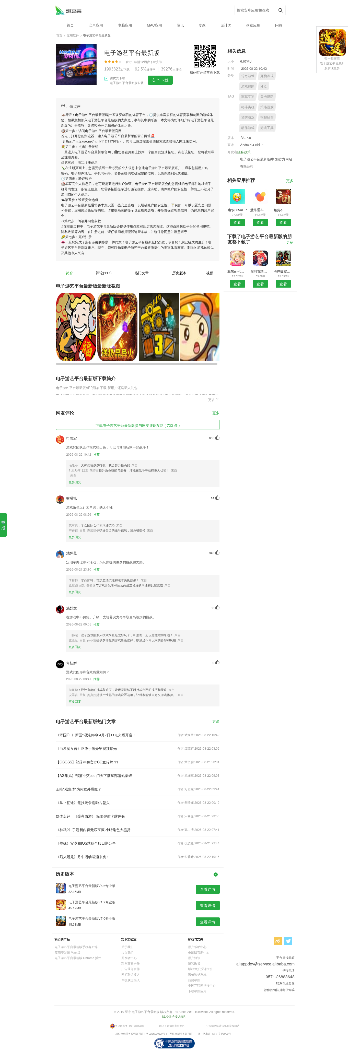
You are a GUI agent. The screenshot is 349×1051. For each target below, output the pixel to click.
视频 (209, 272)
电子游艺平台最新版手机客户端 (76, 946)
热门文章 (141, 272)
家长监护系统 (197, 974)
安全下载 (160, 80)
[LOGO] (68, 10)
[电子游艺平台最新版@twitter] (288, 941)
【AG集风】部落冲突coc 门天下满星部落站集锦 (94, 775)
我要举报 (194, 980)
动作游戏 (247, 127)
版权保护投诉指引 (200, 968)
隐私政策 (244, 151)
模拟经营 (267, 117)
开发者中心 (129, 957)
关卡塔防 (267, 96)
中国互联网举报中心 (202, 985)
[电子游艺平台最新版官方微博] (278, 941)
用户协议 (194, 957)
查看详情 (207, 889)
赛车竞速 (247, 96)
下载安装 (156, 62)
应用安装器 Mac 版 (67, 952)
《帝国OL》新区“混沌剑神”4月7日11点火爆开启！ (96, 734)
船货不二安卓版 (283, 209)
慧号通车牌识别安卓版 (260, 209)
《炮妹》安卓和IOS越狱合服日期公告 (86, 843)
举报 (3, 524)
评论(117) (104, 272)
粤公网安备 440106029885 (129, 1026)
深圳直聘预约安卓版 (260, 271)
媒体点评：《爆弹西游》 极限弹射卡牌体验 (90, 816)
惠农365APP (237, 209)
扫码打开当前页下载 (205, 72)
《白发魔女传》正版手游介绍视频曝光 (86, 748)
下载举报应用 (197, 991)
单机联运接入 (130, 980)
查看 (237, 222)
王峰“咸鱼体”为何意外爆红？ (78, 789)
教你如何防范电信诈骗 (279, 989)
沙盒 (263, 86)
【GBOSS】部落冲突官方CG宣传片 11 (87, 761)
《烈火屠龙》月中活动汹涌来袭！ (83, 856)
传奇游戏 (247, 75)
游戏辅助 (247, 86)
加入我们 (127, 952)
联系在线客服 (285, 983)
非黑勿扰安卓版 (237, 271)
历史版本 (179, 272)
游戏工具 (267, 127)
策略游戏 (267, 106)
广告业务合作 (130, 968)
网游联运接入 (130, 974)
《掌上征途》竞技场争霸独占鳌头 (83, 802)
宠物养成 (267, 75)
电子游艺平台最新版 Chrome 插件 (78, 957)
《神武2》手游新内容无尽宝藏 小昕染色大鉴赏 (93, 829)
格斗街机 (247, 106)
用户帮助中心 (197, 946)
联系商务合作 (130, 963)
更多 (215, 413)
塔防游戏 (247, 117)
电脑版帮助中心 (199, 952)
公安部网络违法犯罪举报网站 (222, 1026)
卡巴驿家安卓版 (283, 271)
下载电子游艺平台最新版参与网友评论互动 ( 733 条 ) (138, 425)
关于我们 (127, 946)
